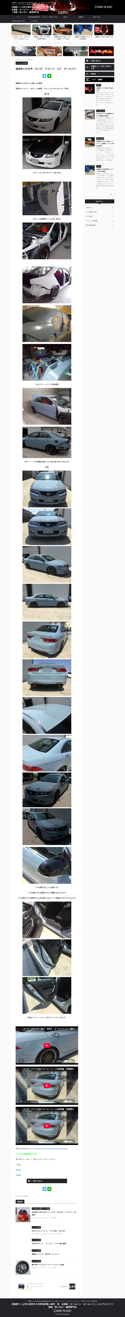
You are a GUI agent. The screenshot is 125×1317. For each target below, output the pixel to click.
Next (111, 31)
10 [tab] (72, 43)
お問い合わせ (96, 17)
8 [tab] (68, 43)
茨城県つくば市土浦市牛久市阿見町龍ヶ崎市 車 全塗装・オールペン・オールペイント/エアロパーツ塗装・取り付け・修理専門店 (34, 9)
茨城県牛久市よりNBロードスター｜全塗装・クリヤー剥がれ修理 (105, 143)
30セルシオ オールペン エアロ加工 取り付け (49, 1231)
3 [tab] (58, 43)
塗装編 (18, 1170)
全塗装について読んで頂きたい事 (62, 37)
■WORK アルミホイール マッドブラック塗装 (48, 1265)
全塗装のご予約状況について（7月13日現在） (41, 38)
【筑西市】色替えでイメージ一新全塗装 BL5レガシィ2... (104, 38)
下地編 (18, 1164)
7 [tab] (66, 43)
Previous (13, 31)
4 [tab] (60, 43)
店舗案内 (81, 17)
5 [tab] (62, 43)
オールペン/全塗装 (22, 1196)
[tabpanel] (21, 32)
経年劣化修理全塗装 (34, 17)
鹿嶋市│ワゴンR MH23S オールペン (46, 1254)
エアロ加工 (34, 21)
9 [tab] (70, 43)
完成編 (18, 1175)
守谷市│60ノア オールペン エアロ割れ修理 (49, 1243)
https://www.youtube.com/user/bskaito (52, 1149)
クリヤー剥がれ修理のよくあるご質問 (83, 38)
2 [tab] (56, 43)
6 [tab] (64, 43)
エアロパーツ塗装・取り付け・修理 (49, 17)
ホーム (18, 17)
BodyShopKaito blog (18, 21)
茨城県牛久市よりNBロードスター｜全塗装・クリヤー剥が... (21, 38)
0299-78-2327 (104, 7)
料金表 (65, 17)
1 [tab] (54, 43)
